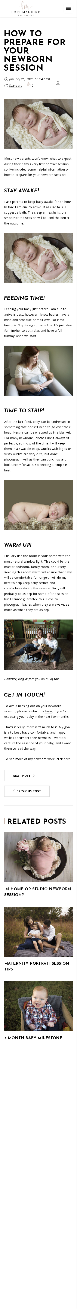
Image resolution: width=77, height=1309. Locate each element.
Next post (22, 776)
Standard (15, 85)
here (48, 711)
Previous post (28, 791)
